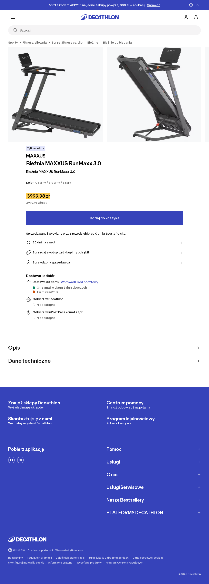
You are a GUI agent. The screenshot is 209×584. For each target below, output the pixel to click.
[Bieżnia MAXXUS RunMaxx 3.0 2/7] (154, 94)
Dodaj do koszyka (104, 218)
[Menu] (13, 17)
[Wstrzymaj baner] (191, 5)
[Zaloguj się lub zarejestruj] (186, 17)
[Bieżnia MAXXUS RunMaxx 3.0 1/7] (55, 94)
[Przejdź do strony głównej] (99, 17)
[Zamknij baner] (197, 5)
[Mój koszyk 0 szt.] (196, 17)
